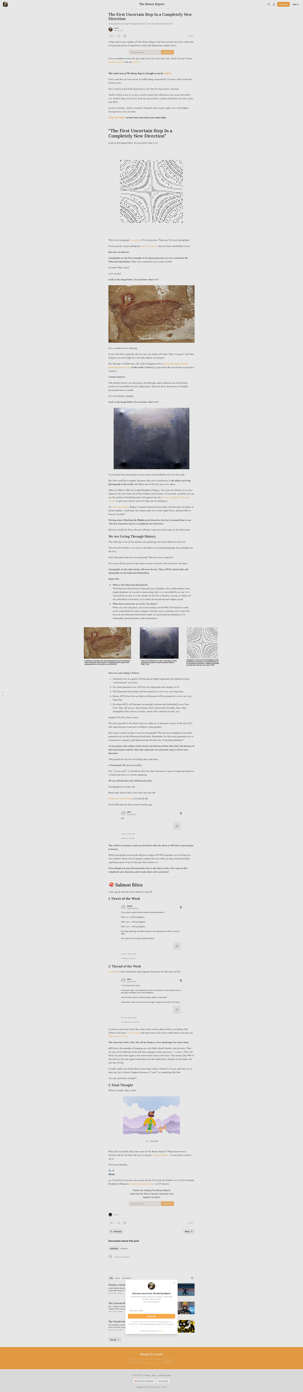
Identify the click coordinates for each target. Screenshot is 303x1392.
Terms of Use (162, 1322)
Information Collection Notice (150, 1324)
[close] (174, 1283)
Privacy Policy (169, 1324)
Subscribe (151, 1316)
